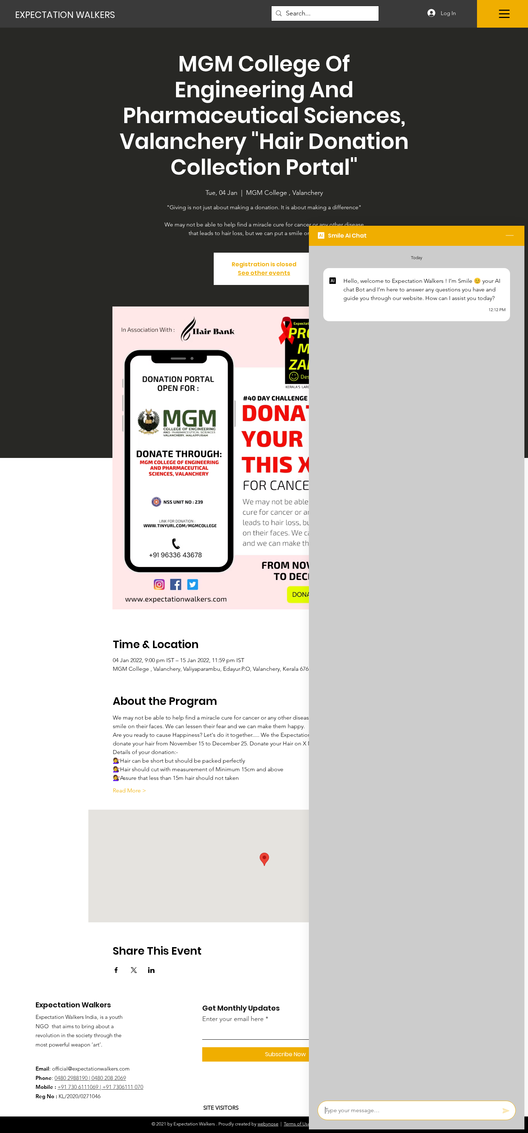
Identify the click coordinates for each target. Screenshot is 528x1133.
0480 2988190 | (73, 1078)
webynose (268, 1124)
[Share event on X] (133, 970)
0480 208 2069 (109, 1078)
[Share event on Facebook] (116, 970)
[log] (416, 671)
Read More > (129, 790)
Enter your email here (233, 1019)
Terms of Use (297, 1124)
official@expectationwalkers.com (91, 1068)
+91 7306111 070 (122, 1086)
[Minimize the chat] (509, 236)
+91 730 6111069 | (79, 1086)
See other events (264, 273)
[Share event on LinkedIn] (151, 970)
